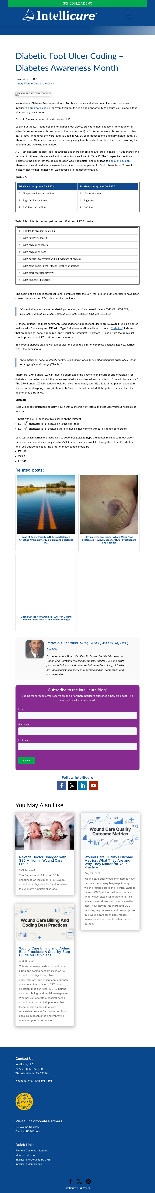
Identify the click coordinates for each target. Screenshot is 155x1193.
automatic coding (40, 107)
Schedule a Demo (77, 3)
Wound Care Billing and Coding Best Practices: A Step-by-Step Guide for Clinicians (44, 951)
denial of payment (119, 160)
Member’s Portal (25, 1155)
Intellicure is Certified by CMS (33, 1159)
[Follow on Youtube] (93, 785)
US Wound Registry (27, 1126)
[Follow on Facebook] (61, 785)
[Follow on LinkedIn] (82, 785)
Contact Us (24, 1059)
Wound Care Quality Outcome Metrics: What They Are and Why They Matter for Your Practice (108, 862)
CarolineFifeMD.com (28, 1131)
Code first (116, 328)
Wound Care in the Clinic (39, 83)
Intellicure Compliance (29, 1163)
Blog (20, 83)
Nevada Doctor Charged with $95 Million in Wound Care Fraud (42, 860)
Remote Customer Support (32, 1150)
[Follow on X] (72, 785)
